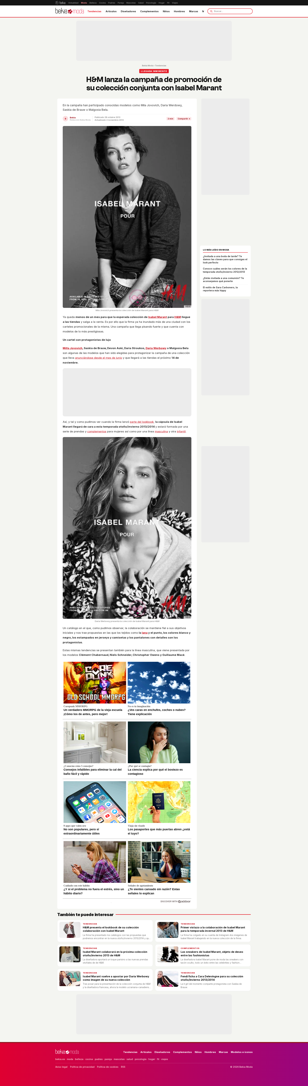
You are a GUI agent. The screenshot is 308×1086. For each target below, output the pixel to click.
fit (158, 1059)
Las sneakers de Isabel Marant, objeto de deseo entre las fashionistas (212, 953)
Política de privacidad (82, 1066)
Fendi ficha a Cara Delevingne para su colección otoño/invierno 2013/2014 (212, 978)
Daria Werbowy (156, 348)
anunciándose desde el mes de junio (98, 357)
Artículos (111, 11)
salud (130, 1059)
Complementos (149, 11)
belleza (79, 1059)
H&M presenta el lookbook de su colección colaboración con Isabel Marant (111, 929)
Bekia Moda (147, 65)
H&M (177, 317)
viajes (164, 1059)
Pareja (121, 3)
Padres (111, 3)
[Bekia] (60, 2)
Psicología (151, 3)
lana (145, 632)
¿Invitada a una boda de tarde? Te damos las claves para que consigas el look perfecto (225, 259)
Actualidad (73, 3)
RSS (123, 1066)
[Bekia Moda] (69, 11)
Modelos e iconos (242, 1052)
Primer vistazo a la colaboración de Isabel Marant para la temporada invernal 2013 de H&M (213, 929)
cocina (89, 1059)
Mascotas (131, 3)
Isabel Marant (157, 317)
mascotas (119, 1059)
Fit (168, 3)
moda (70, 1059)
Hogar (162, 3)
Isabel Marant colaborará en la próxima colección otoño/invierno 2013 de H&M (115, 953)
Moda (84, 3)
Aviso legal (61, 1066)
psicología (140, 1059)
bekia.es (60, 1059)
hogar (151, 1059)
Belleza (93, 3)
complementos (96, 431)
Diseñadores (128, 11)
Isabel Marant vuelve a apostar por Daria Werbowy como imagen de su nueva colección (116, 978)
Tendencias (94, 11)
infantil (181, 431)
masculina (161, 431)
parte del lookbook (142, 421)
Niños (166, 11)
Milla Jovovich (72, 348)
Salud (141, 3)
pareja (108, 1059)
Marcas (193, 11)
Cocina (102, 3)
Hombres (179, 11)
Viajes (175, 3)
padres (99, 1059)
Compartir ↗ (184, 118)
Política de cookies (107, 1066)
